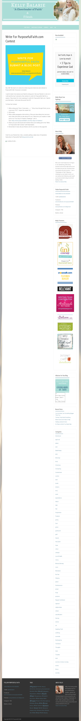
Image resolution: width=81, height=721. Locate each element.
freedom (45, 696)
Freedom (57, 516)
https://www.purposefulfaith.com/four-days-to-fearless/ (27, 120)
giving (56, 519)
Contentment (58, 472)
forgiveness (58, 512)
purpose (57, 596)
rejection (57, 603)
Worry (56, 669)
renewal (39, 710)
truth (56, 658)
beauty (44, 686)
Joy (37, 703)
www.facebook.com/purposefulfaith (64, 201)
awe (56, 447)
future (38, 698)
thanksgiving (58, 640)
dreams (57, 487)
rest (43, 710)
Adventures (58, 436)
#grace (34, 687)
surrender (57, 636)
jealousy (48, 701)
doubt (56, 483)
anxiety (39, 686)
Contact (46, 27)
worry (46, 713)
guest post (58, 530)
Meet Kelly (27, 27)
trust (38, 713)
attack (56, 443)
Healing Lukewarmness (61, 422)
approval (57, 439)
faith (56, 505)
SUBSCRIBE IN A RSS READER (62, 193)
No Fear (57, 574)
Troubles (57, 654)
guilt (56, 534)
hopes (38, 701)
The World (58, 643)
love (46, 703)
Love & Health (58, 556)
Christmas (58, 465)
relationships (58, 607)
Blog (51, 27)
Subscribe (65, 81)
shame (57, 622)
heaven (57, 538)
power (32, 708)
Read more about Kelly (61, 181)
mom (56, 567)
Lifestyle (57, 552)
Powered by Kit (65, 84)
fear (56, 509)
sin (56, 625)
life (41, 703)
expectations (58, 498)
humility (43, 701)
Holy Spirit (57, 541)
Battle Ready (58, 450)
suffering (57, 632)
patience (40, 705)
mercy (57, 560)
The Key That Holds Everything (62, 417)
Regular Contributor (60, 600)
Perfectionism (58, 585)
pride (40, 708)
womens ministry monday (62, 662)
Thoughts (57, 647)
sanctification (58, 614)
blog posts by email (27, 137)
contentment (46, 689)
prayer (57, 589)
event (56, 494)
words (57, 665)
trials (56, 651)
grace (56, 527)
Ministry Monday (59, 563)
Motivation (58, 570)
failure (56, 501)
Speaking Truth (59, 629)
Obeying (57, 578)
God (56, 523)
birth (56, 454)
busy (56, 461)
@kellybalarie (62, 196)
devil (56, 479)
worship (57, 673)
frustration (32, 698)
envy (56, 490)
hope (56, 545)
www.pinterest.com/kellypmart (63, 206)
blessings (57, 457)
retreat (57, 611)
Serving (57, 618)
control (57, 476)
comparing (39, 689)
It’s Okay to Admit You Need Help (63, 424)
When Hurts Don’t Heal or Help (62, 419)
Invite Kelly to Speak (37, 27)
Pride (56, 592)
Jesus (56, 549)
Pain (36, 705)
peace (56, 581)
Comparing (58, 468)
